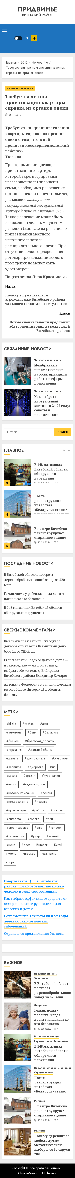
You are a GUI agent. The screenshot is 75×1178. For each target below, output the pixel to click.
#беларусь (50, 732)
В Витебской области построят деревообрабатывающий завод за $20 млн (34, 579)
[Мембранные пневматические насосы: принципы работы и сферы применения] (17, 371)
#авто (44, 723)
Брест (26, 845)
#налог (11, 784)
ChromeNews (27, 1173)
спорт (10, 862)
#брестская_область (39, 741)
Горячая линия (43, 1041)
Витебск (42, 845)
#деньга (12, 758)
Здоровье (40, 1005)
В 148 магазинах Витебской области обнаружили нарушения (51, 471)
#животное (60, 758)
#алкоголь (13, 732)
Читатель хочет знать (20, 88)
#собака (33, 819)
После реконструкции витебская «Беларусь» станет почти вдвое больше (52, 505)
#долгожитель (35, 758)
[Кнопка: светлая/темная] (18, 38)
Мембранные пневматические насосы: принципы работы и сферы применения (50, 374)
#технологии (15, 836)
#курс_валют (51, 775)
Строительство (43, 1072)
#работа (38, 810)
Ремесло (39, 1131)
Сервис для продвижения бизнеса (34, 933)
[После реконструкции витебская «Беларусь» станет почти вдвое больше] (17, 504)
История (39, 1101)
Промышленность (45, 974)
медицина (49, 853)
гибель (11, 853)
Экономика (41, 978)
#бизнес (12, 741)
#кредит (29, 775)
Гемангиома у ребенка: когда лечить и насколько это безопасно (51, 1017)
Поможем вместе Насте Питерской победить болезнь (37, 689)
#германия (14, 749)
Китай (58, 845)
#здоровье (35, 767)
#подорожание (17, 801)
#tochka (28, 723)
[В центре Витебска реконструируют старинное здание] (17, 535)
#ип (52, 767)
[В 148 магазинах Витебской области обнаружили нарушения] (17, 472)
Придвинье (37, 9)
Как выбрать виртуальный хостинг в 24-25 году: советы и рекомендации (52, 405)
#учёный (52, 836)
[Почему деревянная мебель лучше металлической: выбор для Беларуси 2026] (17, 1141)
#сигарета (13, 819)
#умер (35, 836)
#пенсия (46, 793)
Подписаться (34, 38)
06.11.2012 (15, 115)
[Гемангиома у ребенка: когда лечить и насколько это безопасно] (17, 1016)
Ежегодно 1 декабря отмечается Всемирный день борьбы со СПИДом (35, 646)
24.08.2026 (44, 1029)
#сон (49, 819)
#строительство (17, 827)
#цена (10, 845)
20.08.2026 (44, 542)
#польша (41, 801)
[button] (4, 29)
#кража (11, 775)
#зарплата (13, 767)
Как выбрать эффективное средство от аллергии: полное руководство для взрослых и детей (35, 903)
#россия (56, 810)
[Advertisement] (55, 38)
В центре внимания (46, 1036)
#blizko (11, 723)
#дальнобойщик (40, 749)
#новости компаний (20, 793)
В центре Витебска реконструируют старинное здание (50, 533)
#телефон (55, 827)
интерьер (28, 853)
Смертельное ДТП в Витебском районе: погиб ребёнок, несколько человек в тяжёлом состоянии (34, 886)
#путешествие (16, 810)
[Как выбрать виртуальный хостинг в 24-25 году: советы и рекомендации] (17, 402)
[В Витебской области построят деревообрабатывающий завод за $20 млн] (17, 985)
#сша (38, 827)
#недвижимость (34, 784)
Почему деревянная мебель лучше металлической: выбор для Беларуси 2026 (52, 1145)
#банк (32, 732)
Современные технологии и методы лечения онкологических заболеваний (36, 921)
